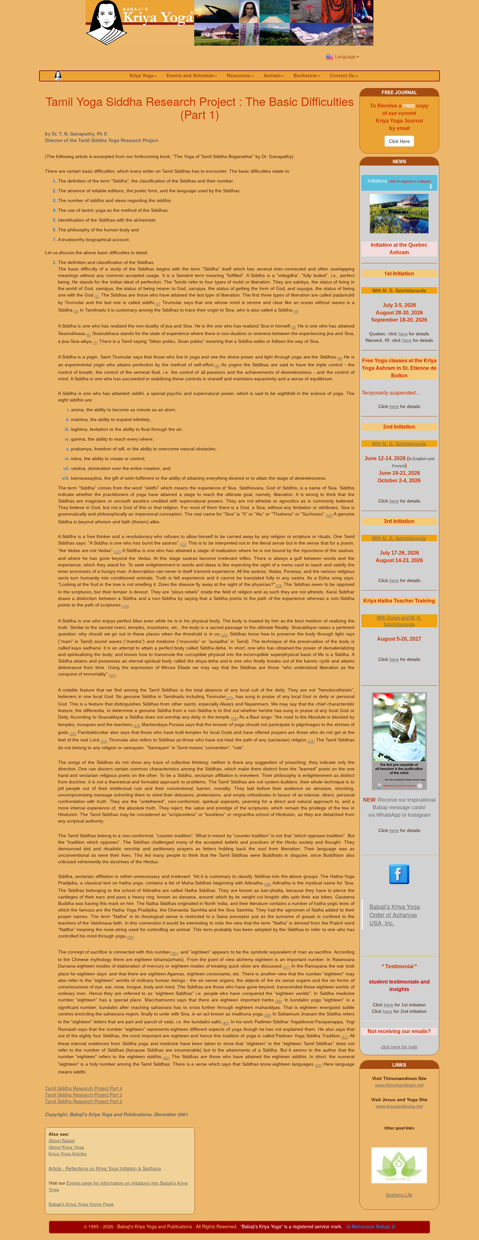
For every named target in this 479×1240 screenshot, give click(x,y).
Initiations (399, 180)
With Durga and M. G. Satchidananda (399, 620)
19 (137, 726)
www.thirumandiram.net (399, 1084)
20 (73, 734)
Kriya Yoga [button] (141, 75)
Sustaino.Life (399, 1194)
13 (279, 585)
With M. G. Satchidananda (399, 443)
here (403, 333)
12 (117, 552)
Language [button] (345, 56)
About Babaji (62, 1140)
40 (225, 1023)
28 (267, 884)
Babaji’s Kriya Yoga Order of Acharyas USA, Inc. (395, 914)
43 (318, 1065)
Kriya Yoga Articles (68, 1153)
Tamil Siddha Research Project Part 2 (83, 1101)
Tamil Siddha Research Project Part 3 (83, 1094)
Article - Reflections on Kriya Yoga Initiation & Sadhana (105, 1168)
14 (125, 606)
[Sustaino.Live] (399, 1165)
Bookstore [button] (305, 75)
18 (234, 718)
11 (183, 544)
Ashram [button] (272, 75)
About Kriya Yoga (66, 1147)
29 (130, 937)
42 (166, 1058)
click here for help (399, 1046)
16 (112, 675)
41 (344, 1037)
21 (104, 741)
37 (286, 967)
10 (329, 515)
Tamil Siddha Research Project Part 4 (83, 1088)
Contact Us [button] (342, 75)
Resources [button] (239, 75)
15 (224, 635)
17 (229, 697)
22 (311, 741)
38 (278, 1001)
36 (174, 953)
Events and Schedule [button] (190, 75)
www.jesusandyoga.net (399, 1106)
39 (267, 1015)
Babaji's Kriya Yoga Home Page (81, 1204)
